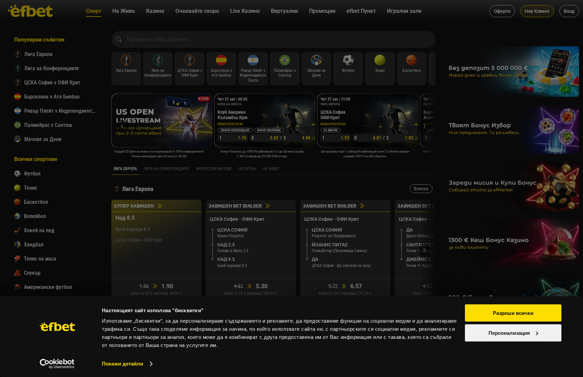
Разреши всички (513, 313)
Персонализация (509, 332)
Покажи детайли (122, 364)
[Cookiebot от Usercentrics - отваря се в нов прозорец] (57, 364)
